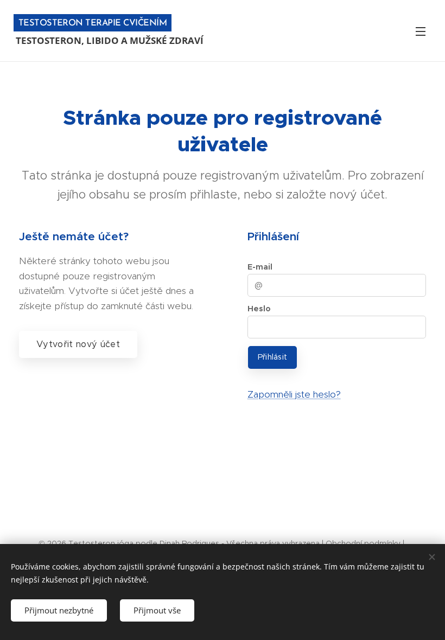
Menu (420, 31)
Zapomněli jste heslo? (294, 394)
